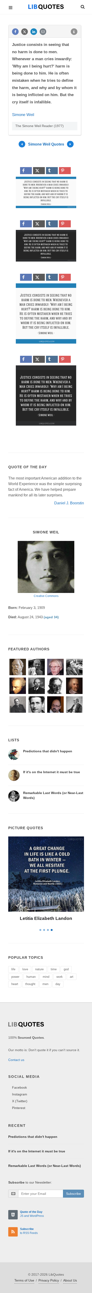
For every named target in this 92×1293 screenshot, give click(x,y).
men (45, 984)
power (15, 976)
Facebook (19, 1087)
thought (30, 984)
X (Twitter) (19, 1101)
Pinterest (18, 1108)
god (66, 969)
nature (39, 969)
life (13, 969)
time (54, 969)
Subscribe (73, 1194)
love (25, 969)
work (59, 976)
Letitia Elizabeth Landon (46, 918)
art (71, 976)
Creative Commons (46, 596)
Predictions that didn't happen (47, 751)
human (31, 976)
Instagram (19, 1094)
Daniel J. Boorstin (69, 503)
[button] (82, 6)
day (57, 984)
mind (46, 976)
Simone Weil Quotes (46, 144)
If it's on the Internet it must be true (51, 772)
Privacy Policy (48, 1280)
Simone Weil (23, 114)
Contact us (16, 1060)
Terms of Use (24, 1280)
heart (14, 984)
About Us (70, 1280)
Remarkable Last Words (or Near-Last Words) (44, 1166)
